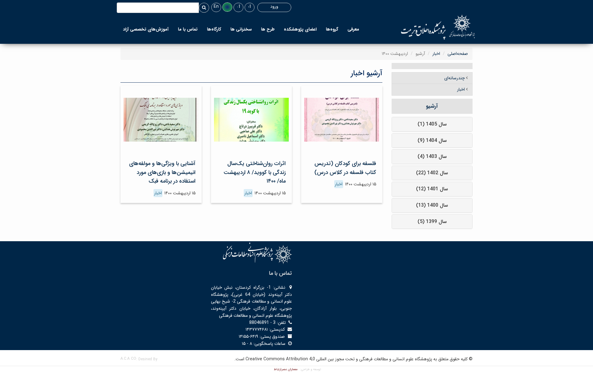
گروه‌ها (332, 29)
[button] (227, 7)
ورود (274, 6)
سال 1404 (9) (432, 140)
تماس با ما (188, 29)
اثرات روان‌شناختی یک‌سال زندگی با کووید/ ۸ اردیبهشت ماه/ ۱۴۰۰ (255, 172)
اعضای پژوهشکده (300, 29)
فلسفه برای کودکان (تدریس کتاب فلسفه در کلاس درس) (345, 168)
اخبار (436, 53)
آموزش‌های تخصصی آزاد (146, 29)
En (216, 6)
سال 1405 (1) (432, 124)
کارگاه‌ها (214, 29)
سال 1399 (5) (432, 221)
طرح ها (268, 29)
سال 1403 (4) (432, 156)
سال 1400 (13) (432, 205)
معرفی (353, 29)
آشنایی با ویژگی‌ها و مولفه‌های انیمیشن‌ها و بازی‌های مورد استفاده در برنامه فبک (162, 172)
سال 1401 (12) (432, 189)
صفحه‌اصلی (458, 53)
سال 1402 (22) (432, 173)
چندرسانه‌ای (454, 78)
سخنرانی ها (241, 29)
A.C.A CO (128, 359)
